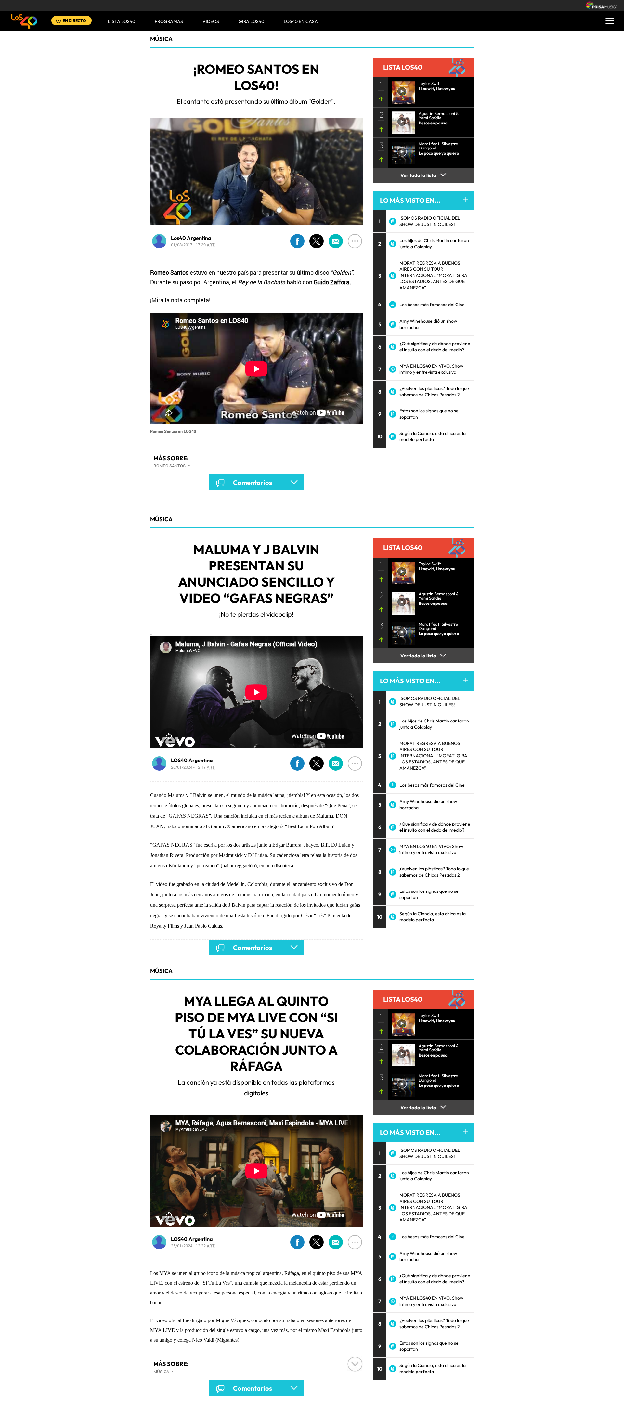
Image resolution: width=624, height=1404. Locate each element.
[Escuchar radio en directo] (58, 21)
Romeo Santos (169, 466)
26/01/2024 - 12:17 (193, 767)
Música (161, 39)
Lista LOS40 (121, 21)
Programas (169, 21)
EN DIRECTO (74, 20)
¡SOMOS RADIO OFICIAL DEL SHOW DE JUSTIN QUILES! (429, 221)
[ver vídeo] (401, 90)
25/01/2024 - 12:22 (193, 1246)
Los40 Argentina (191, 238)
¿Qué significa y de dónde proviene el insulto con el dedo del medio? (434, 347)
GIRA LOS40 (251, 21)
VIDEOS (210, 21)
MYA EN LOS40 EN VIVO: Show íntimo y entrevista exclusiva (431, 369)
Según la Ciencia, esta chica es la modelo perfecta (432, 436)
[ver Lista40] (401, 121)
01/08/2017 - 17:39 (193, 245)
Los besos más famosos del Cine (432, 304)
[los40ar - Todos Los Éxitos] (24, 21)
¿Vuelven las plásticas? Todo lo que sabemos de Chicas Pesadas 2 (434, 391)
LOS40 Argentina (192, 760)
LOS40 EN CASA (301, 21)
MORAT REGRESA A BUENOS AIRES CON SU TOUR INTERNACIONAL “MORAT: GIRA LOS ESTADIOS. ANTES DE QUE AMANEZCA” (433, 275)
